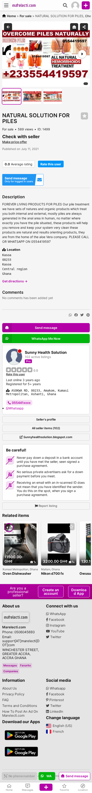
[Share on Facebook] (76, 315)
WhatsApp (57, 614)
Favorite (25, 665)
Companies (10, 671)
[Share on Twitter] (82, 315)
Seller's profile (46, 419)
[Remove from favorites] (84, 116)
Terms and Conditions (19, 706)
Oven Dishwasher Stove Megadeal (17, 574)
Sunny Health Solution (46, 352)
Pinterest (56, 700)
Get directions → (14, 281)
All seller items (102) (46, 428)
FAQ (5, 700)
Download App (78, 592)
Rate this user (50, 164)
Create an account (50, 592)
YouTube (57, 631)
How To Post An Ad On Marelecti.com (20, 714)
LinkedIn (56, 712)
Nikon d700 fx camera (52, 574)
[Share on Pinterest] (88, 315)
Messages (10, 665)
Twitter (55, 637)
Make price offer (14, 142)
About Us (9, 688)
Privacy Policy (13, 694)
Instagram (57, 625)
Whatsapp (16, 408)
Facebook (56, 620)
